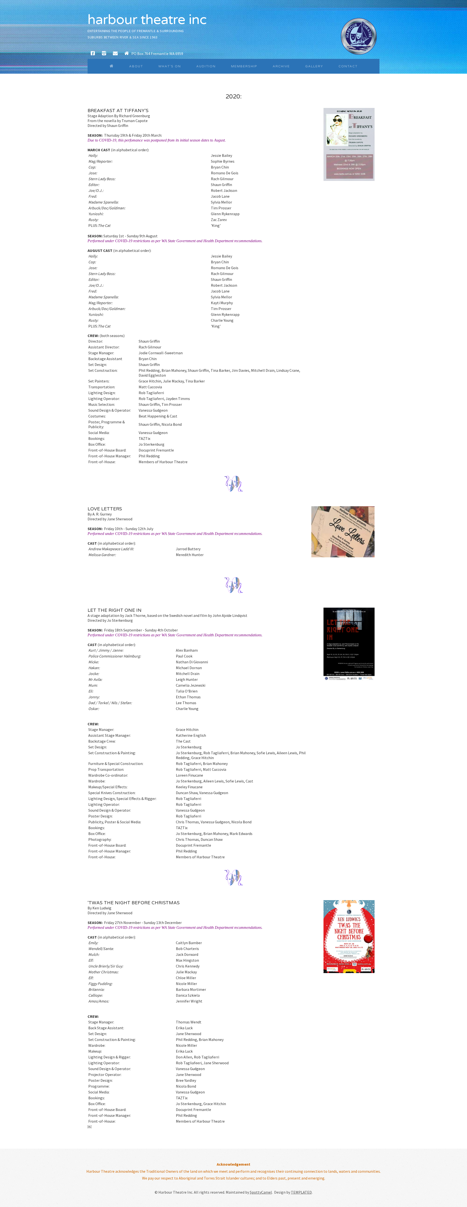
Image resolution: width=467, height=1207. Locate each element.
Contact (348, 66)
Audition (206, 66)
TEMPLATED (301, 1192)
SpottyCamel (261, 1192)
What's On (169, 66)
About (136, 66)
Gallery (314, 66)
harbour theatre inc (147, 20)
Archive (281, 66)
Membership (244, 66)
